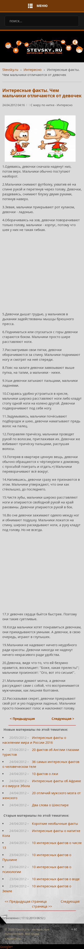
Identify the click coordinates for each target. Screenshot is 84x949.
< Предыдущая (22, 718)
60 (75, 929)
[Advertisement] (42, 267)
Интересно (33, 69)
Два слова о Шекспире (50, 805)
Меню (42, 5)
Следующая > (63, 718)
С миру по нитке (43, 105)
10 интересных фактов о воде (56, 879)
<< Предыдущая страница (26, 901)
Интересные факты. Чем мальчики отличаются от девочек (42, 93)
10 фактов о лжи (45, 774)
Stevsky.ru (10, 69)
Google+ (6, 946)
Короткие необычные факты (55, 823)
